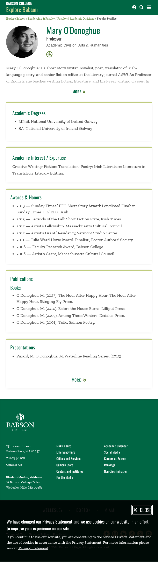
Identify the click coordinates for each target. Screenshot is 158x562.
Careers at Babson (115, 458)
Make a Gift (63, 445)
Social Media (112, 452)
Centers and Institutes (69, 471)
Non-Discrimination (115, 471)
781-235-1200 (15, 458)
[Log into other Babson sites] (134, 7)
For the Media (64, 477)
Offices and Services (68, 458)
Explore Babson (22, 9)
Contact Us (14, 465)
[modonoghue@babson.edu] (49, 53)
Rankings (109, 464)
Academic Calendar (116, 445)
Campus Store (64, 464)
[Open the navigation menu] (149, 7)
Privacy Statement (33, 548)
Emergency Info (65, 452)
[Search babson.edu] (141, 7)
